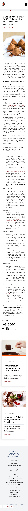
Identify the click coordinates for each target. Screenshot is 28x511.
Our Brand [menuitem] (14, 463)
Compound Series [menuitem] (14, 476)
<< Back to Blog (6, 10)
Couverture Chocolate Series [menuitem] (14, 478)
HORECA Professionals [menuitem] (14, 490)
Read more (7, 381)
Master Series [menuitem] (14, 480)
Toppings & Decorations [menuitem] (14, 484)
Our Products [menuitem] (14, 467)
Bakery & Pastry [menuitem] (14, 492)
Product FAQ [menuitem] (14, 469)
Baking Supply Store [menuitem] (14, 496)
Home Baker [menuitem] (14, 494)
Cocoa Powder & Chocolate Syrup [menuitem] (14, 482)
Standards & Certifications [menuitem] (14, 465)
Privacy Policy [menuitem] (14, 471)
